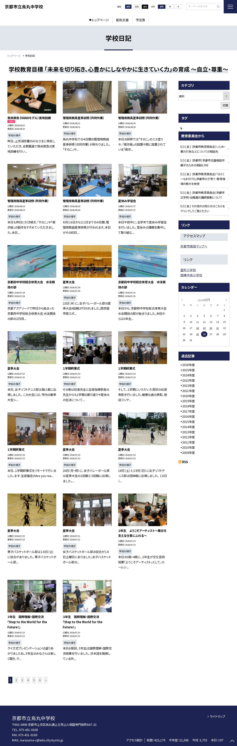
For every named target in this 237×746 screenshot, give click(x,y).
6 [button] (40, 680)
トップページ (100, 20)
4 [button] (28, 680)
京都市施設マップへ (193, 246)
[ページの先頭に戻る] (232, 741)
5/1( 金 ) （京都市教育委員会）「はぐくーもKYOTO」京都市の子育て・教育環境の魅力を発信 (202, 179)
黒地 (145, 6)
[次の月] (226, 299)
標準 (161, 6)
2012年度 (188, 437)
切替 (225, 105)
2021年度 (188, 390)
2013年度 (188, 432)
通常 (128, 6)
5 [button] (34, 680)
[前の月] (181, 299)
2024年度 (188, 375)
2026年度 (188, 365)
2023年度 (188, 380)
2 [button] (16, 680)
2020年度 (188, 396)
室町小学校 (188, 270)
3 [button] (22, 680)
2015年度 (188, 421)
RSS (185, 462)
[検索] (217, 6)
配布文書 (122, 20)
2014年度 (188, 427)
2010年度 (188, 447)
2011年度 (188, 442)
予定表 (140, 20)
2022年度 (188, 385)
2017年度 (188, 411)
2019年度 (188, 401)
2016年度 (188, 416)
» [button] (45, 680)
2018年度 (188, 406)
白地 (136, 6)
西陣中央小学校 (191, 275)
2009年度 (188, 452)
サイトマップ (217, 716)
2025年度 (188, 370)
